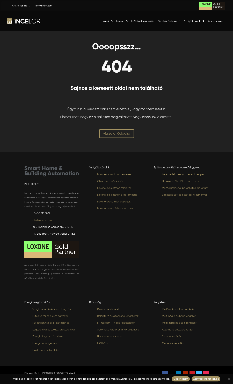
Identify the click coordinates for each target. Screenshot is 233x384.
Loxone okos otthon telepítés (114, 188)
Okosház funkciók (167, 21)
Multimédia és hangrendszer (179, 316)
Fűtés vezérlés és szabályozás (50, 316)
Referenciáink (215, 21)
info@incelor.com (43, 5)
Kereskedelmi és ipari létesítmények (183, 174)
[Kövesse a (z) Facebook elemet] (165, 373)
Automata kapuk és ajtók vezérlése (118, 329)
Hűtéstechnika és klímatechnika (50, 323)
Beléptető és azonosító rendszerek (118, 316)
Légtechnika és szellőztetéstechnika (53, 329)
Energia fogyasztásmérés (47, 336)
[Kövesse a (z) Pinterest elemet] (192, 373)
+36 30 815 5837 (19, 5)
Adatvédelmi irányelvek (206, 378)
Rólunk (105, 21)
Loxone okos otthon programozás (117, 195)
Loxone (120, 21)
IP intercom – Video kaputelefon (116, 323)
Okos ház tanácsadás (110, 181)
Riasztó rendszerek (108, 309)
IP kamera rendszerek (110, 336)
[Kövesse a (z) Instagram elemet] (206, 373)
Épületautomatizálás (142, 21)
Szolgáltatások (192, 21)
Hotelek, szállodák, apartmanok (181, 181)
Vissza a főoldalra (116, 133)
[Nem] (228, 379)
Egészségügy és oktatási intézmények (184, 195)
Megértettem (180, 378)
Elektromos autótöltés (45, 350)
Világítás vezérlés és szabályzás (51, 309)
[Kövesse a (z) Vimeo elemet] (199, 373)
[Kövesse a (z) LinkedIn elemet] (178, 373)
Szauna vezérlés (171, 336)
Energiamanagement (45, 343)
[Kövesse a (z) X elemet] (171, 373)
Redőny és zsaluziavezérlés (178, 309)
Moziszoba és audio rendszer (179, 323)
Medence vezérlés (173, 343)
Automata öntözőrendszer (177, 329)
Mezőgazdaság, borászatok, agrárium (185, 188)
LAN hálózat (104, 343)
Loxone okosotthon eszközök (113, 201)
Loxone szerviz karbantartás (115, 208)
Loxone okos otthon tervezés (114, 174)
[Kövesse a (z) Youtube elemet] (185, 373)
